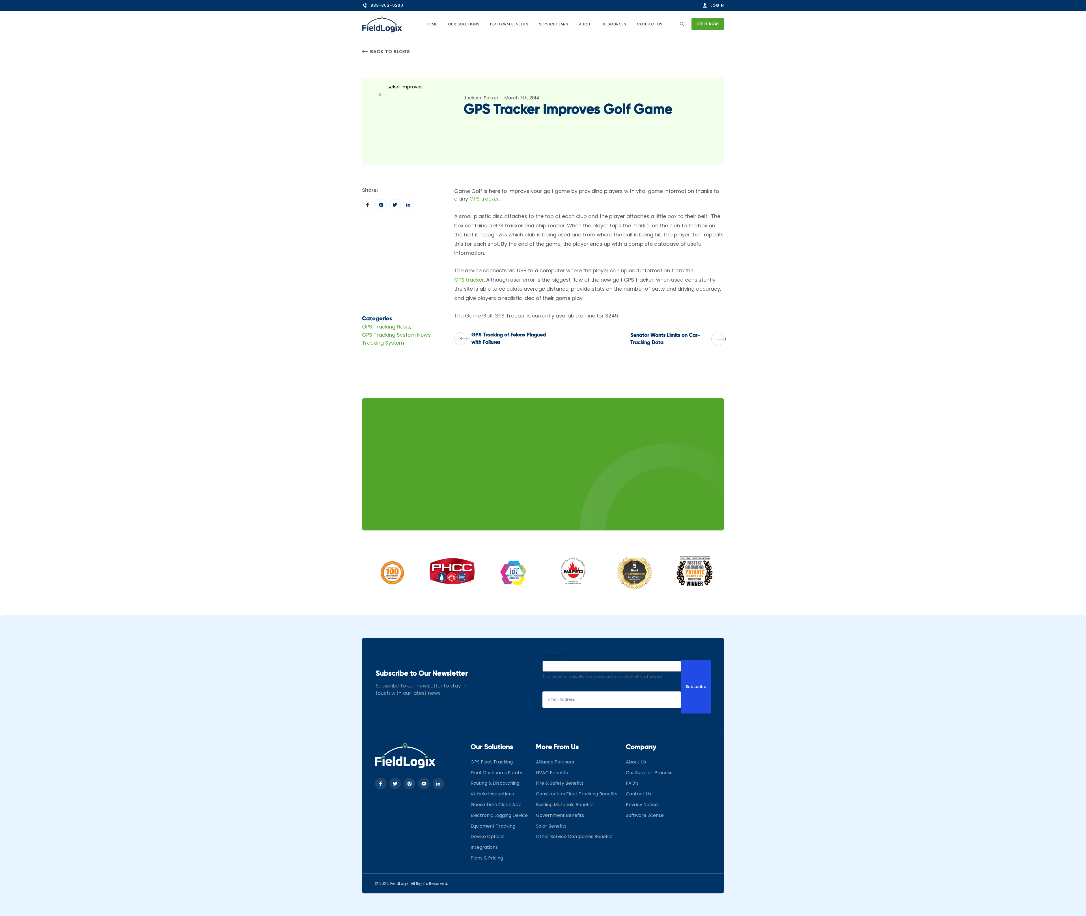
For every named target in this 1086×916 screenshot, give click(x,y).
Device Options (488, 836)
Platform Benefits (509, 24)
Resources (614, 24)
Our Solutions (464, 24)
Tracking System (383, 342)
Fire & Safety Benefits (559, 783)
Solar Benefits (551, 826)
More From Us (557, 747)
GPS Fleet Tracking (492, 762)
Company (641, 747)
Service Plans (553, 24)
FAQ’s (632, 783)
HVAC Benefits (552, 772)
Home (431, 24)
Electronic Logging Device (499, 815)
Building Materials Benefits (565, 804)
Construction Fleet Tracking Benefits (576, 794)
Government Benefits (560, 815)
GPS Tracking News (386, 326)
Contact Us (650, 24)
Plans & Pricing (487, 858)
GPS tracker (484, 198)
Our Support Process (649, 772)
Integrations (484, 847)
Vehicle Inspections (492, 794)
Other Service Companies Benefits (574, 836)
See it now (707, 23)
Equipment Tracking (493, 826)
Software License (645, 815)
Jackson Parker (481, 98)
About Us (636, 762)
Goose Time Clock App (496, 804)
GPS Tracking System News (396, 334)
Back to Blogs (390, 51)
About (585, 24)
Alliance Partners (555, 762)
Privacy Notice (642, 804)
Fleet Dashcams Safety (496, 772)
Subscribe (696, 686)
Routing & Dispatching (495, 783)
